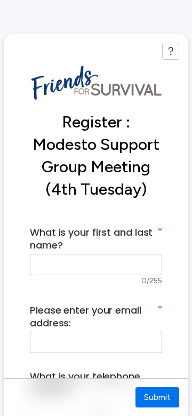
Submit (157, 397)
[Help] (170, 51)
